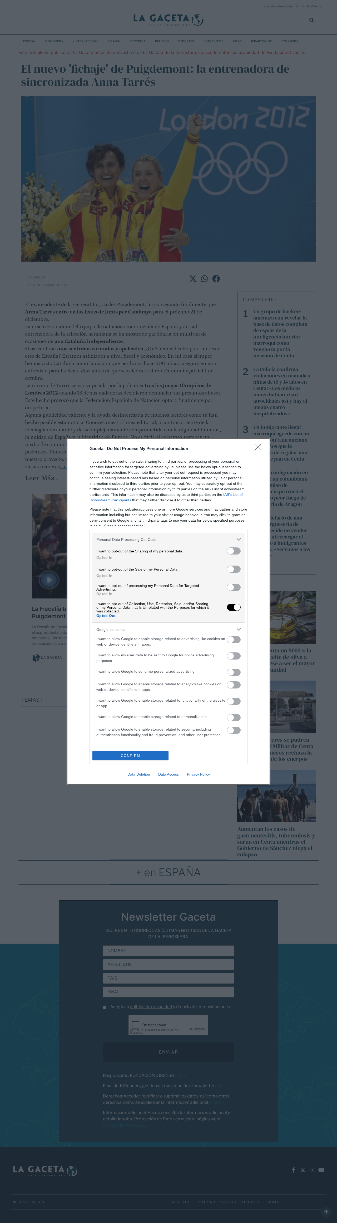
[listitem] (168, 539)
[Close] (260, 449)
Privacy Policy (198, 774)
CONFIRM (130, 756)
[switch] (234, 551)
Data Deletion (138, 774)
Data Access (168, 774)
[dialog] (168, 611)
